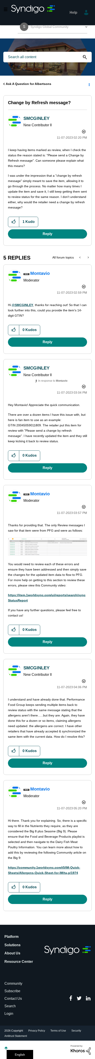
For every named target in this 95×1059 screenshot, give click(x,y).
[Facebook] (70, 999)
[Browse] (7, 9)
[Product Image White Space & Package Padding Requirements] (88, 257)
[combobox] (47, 57)
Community (13, 983)
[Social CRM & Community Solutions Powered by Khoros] (81, 1049)
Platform (11, 936)
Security (76, 1030)
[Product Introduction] (80, 257)
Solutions (12, 945)
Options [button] (89, 84)
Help (73, 12)
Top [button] (6, 1048)
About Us (12, 953)
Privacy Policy (36, 1030)
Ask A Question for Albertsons (28, 84)
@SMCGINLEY (22, 305)
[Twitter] (79, 999)
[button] (13, 222)
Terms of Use (58, 1030)
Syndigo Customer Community (33, 12)
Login (8, 1013)
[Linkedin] (88, 999)
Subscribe (12, 991)
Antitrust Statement (15, 1036)
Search (10, 1006)
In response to (52, 380)
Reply (47, 234)
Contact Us (13, 998)
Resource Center (18, 961)
